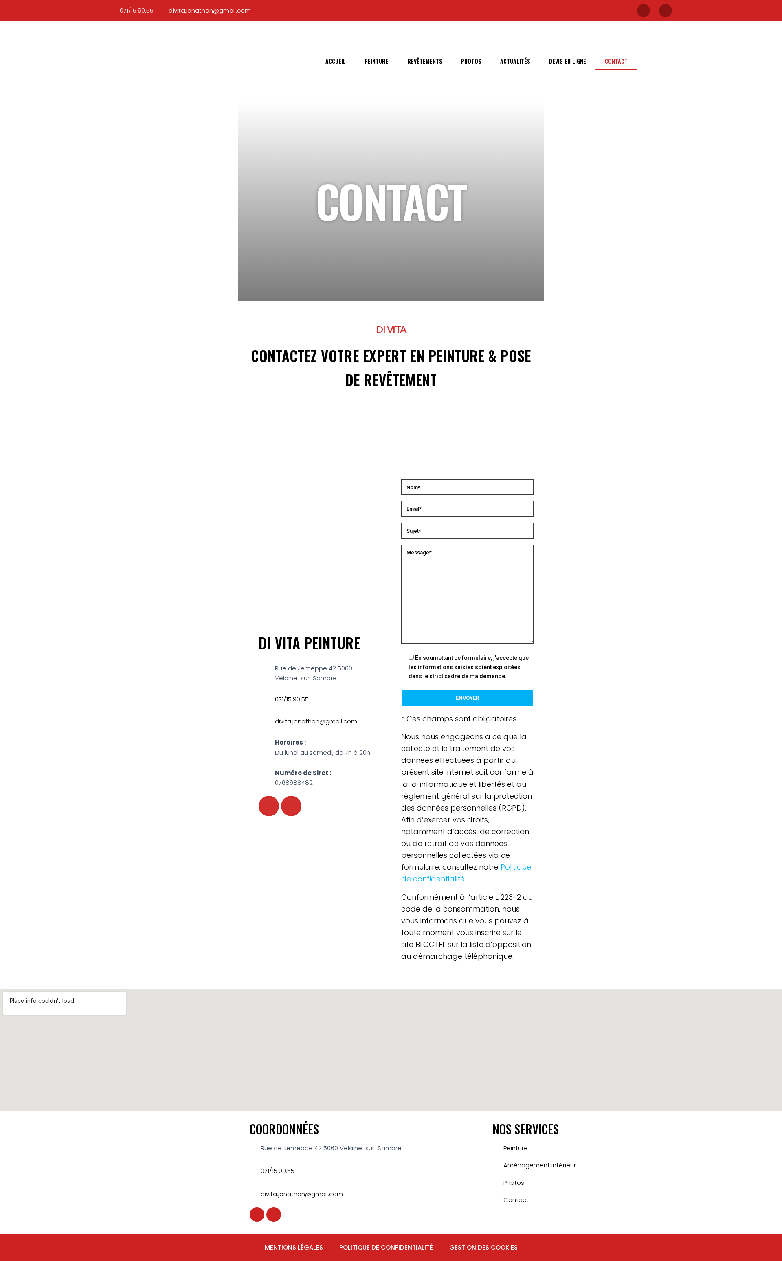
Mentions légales (294, 1247)
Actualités (515, 61)
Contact (616, 61)
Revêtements (424, 61)
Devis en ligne (567, 61)
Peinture (377, 61)
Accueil (335, 61)
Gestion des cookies (483, 1247)
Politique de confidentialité (386, 1247)
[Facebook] (643, 10)
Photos (471, 61)
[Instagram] (665, 10)
